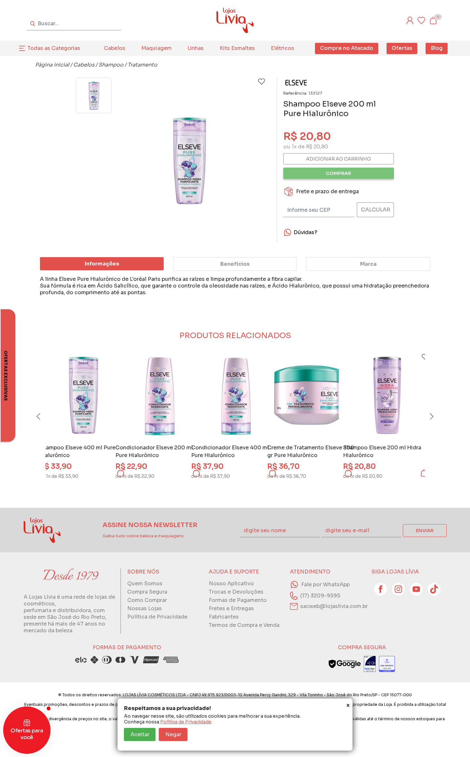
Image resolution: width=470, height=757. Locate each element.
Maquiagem (156, 48)
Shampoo (110, 64)
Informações (102, 263)
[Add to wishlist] (261, 81)
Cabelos (114, 48)
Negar (173, 734)
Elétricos (282, 48)
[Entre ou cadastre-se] (410, 20)
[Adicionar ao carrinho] (424, 472)
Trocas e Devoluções (236, 591)
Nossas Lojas (144, 608)
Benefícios (235, 264)
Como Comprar (147, 600)
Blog (437, 48)
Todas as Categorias (53, 48)
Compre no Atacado (346, 48)
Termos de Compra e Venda (244, 625)
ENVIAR (425, 530)
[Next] (426, 417)
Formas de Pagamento (238, 600)
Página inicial (52, 64)
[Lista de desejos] (421, 20)
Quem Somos (144, 583)
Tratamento (142, 64)
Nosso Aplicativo (231, 583)
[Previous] (44, 417)
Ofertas (402, 48)
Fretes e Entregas (231, 608)
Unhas (196, 48)
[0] (433, 20)
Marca (368, 264)
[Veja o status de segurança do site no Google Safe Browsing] (345, 664)
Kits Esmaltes (237, 48)
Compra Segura (147, 591)
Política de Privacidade (185, 722)
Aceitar (139, 734)
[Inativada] (370, 664)
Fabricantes (224, 616)
